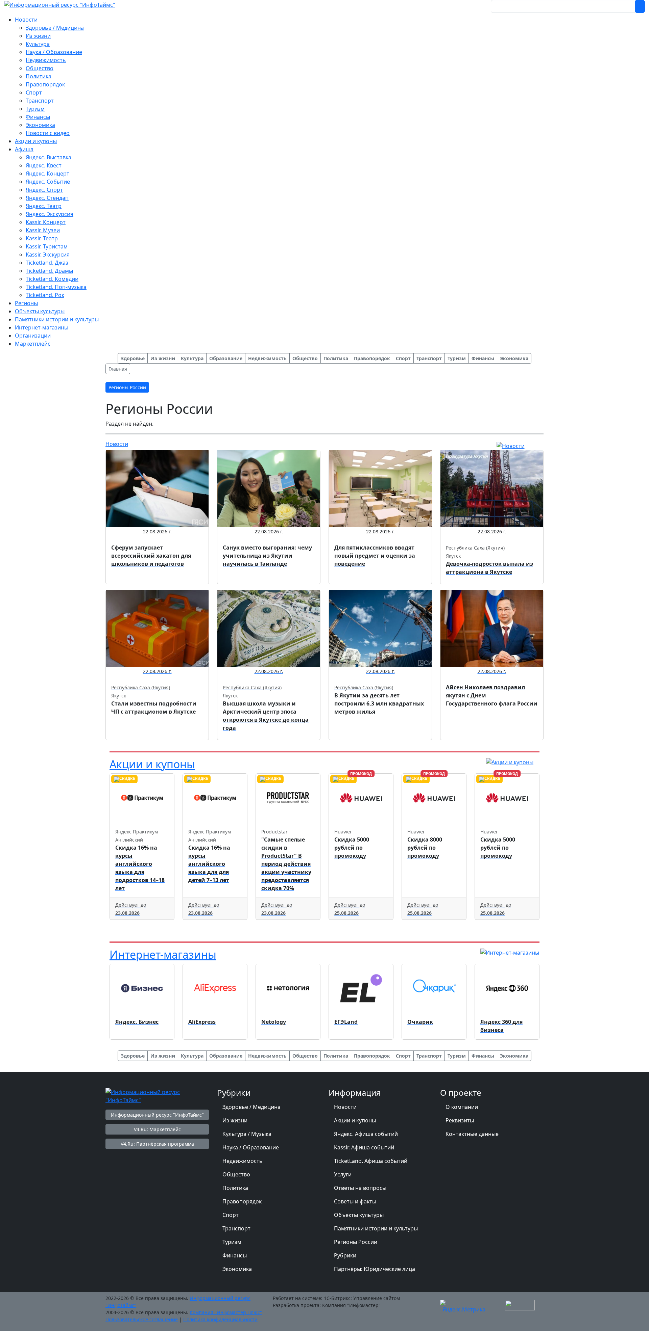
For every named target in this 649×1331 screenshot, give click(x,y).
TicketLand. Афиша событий (370, 1161)
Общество (236, 1174)
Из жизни (234, 1120)
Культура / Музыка (246, 1134)
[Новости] (511, 445)
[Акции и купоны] (509, 762)
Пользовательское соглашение (141, 1319)
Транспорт (236, 1228)
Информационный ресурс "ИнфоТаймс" (157, 1115)
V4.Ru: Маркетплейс (157, 1129)
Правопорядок (242, 1201)
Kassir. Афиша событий (364, 1147)
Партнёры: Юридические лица (374, 1269)
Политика (235, 1188)
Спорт (230, 1215)
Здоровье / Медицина (251, 1107)
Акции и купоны (152, 764)
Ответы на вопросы (360, 1188)
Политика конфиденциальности (220, 1319)
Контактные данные (472, 1134)
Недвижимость (242, 1161)
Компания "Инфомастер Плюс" (226, 1312)
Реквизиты (460, 1120)
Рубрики (345, 1255)
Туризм (231, 1242)
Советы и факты (355, 1201)
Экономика (237, 1269)
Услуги (343, 1174)
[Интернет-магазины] (509, 952)
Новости (116, 444)
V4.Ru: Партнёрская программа (157, 1144)
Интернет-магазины (163, 954)
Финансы (234, 1255)
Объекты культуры (359, 1215)
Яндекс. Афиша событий (366, 1134)
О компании (462, 1107)
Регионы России (355, 1242)
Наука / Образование (250, 1147)
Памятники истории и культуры (376, 1228)
